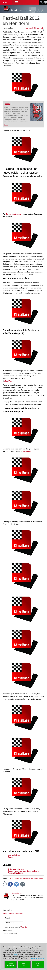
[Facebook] (10, 884)
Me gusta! (29, 28)
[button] (16, 2)
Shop (5, 2)
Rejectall (24, 964)
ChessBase (16, 893)
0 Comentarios (39, 28)
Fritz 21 (8, 104)
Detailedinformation (10, 964)
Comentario (7, 930)
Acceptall (38, 964)
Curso (10, 857)
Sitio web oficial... (16, 869)
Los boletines (14, 855)
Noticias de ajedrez (24, 10)
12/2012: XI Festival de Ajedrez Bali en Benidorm (25, 878)
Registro (24, 927)
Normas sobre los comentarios (13, 913)
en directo (27, 451)
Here (15, 955)
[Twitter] (16, 884)
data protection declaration (36, 958)
